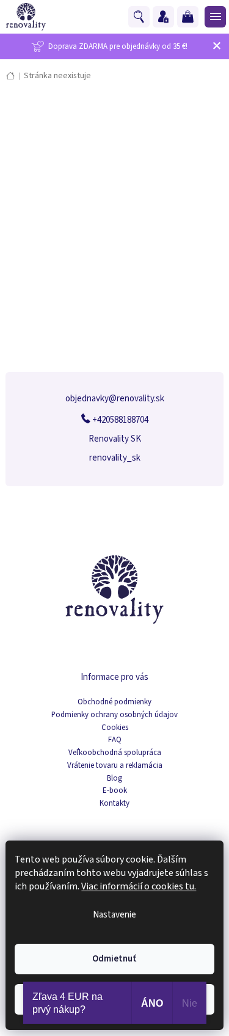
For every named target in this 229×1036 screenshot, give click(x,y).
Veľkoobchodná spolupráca (114, 752)
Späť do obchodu (114, 242)
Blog (114, 778)
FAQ (115, 740)
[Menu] (214, 16)
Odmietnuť (114, 958)
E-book (115, 790)
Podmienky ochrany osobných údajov (114, 715)
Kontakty (114, 803)
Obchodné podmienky (114, 702)
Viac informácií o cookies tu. (138, 886)
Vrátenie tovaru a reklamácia (114, 765)
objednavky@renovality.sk (114, 398)
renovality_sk (114, 457)
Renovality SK (115, 438)
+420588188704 (119, 420)
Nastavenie (114, 914)
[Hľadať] (140, 17)
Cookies (114, 727)
